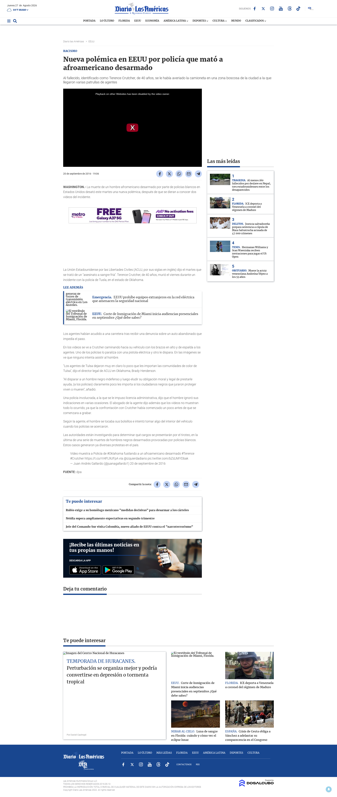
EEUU (137, 21)
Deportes (199, 21)
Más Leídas (164, 753)
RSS (198, 764)
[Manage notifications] (329, 789)
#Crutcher (77, 458)
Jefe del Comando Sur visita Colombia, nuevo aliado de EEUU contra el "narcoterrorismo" (129, 526)
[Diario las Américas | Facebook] (254, 8)
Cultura (219, 21)
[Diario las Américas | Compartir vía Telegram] (198, 173)
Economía (152, 21)
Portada (89, 21)
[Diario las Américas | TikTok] (298, 8)
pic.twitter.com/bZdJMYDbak (168, 458)
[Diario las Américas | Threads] (290, 8)
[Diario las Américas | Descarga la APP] (86, 570)
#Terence (188, 453)
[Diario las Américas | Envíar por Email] (188, 173)
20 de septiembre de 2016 (148, 463)
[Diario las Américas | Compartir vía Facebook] (159, 173)
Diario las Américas (73, 41)
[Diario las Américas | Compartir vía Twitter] (169, 173)
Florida (124, 21)
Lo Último (107, 21)
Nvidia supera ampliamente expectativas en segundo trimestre (110, 518)
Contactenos (183, 764)
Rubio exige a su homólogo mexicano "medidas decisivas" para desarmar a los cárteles (127, 510)
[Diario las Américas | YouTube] (281, 8)
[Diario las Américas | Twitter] (263, 8)
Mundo (236, 21)
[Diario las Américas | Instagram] (272, 8)
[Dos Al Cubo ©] (256, 785)
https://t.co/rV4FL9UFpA (101, 458)
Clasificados (254, 21)
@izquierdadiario (135, 458)
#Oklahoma (115, 453)
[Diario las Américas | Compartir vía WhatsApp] (179, 173)
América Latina (175, 21)
